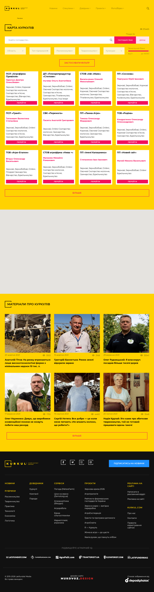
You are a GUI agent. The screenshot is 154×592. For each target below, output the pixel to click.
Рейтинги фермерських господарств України (97, 500)
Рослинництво (12, 497)
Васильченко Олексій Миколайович (91, 80)
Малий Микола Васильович (131, 161)
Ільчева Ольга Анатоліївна (57, 81)
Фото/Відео (117, 8)
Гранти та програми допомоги (100, 518)
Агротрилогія (91, 494)
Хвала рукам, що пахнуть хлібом (100, 537)
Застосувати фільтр (77, 63)
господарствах (125, 40)
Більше (77, 193)
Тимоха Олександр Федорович (90, 119)
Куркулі (33, 489)
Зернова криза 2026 (95, 489)
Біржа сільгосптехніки (62, 514)
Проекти (100, 8)
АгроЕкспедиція (93, 513)
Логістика (10, 521)
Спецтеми (68, 8)
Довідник (85, 8)
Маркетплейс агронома (61, 521)
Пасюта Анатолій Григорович (58, 120)
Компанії (33, 494)
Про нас (131, 513)
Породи (33, 499)
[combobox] (15, 50)
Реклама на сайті (135, 499)
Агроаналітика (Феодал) (61, 502)
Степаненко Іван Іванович (93, 160)
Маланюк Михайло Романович (53, 159)
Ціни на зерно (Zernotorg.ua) (61, 495)
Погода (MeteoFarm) (64, 489)
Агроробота (60, 508)
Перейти (21, 103)
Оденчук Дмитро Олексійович (15, 81)
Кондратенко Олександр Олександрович (130, 120)
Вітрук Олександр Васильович (15, 160)
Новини (53, 8)
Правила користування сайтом (134, 525)
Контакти (132, 518)
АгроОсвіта (90, 523)
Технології (10, 511)
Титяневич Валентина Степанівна (17, 119)
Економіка (10, 516)
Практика (9, 506)
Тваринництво (12, 501)
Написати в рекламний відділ (136, 493)
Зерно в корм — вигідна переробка (97, 507)
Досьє (143, 40)
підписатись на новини (129, 463)
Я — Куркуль (91, 527)
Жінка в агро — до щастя (97, 532)
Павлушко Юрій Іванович (130, 79)
